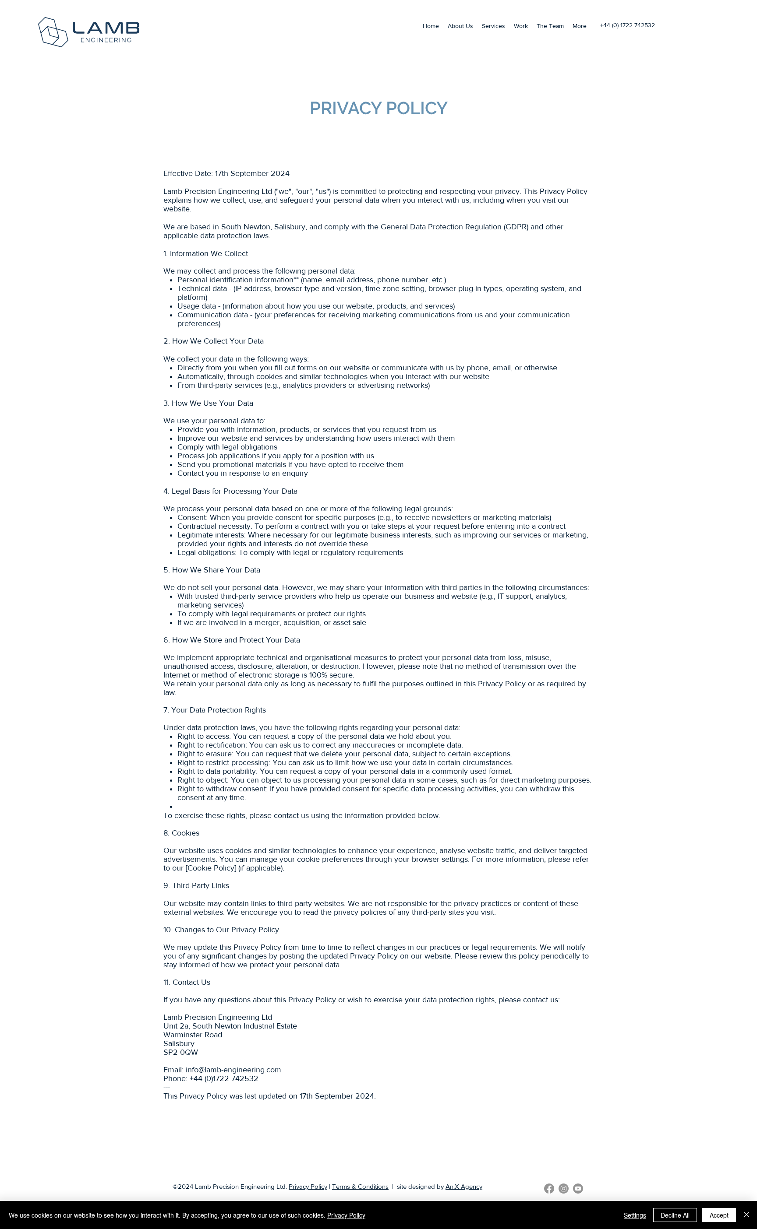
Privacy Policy (308, 1186)
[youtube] (578, 1188)
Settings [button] (635, 1215)
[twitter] (564, 1188)
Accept (719, 1215)
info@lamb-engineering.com (233, 1069)
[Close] (746, 1215)
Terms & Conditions (360, 1186)
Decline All (675, 1215)
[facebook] (549, 1188)
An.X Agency (464, 1186)
